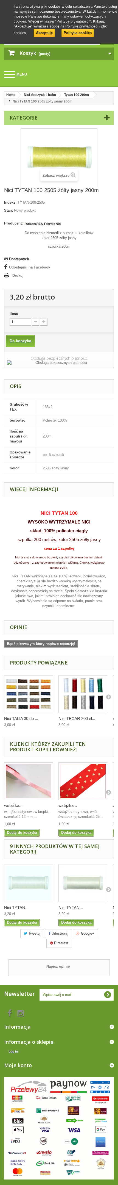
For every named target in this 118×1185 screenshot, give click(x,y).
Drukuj (18, 275)
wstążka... (13, 805)
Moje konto (18, 1065)
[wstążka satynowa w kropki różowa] (28, 781)
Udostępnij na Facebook (29, 267)
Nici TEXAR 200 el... (76, 718)
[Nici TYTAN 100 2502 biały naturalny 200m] (82, 883)
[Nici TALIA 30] (28, 694)
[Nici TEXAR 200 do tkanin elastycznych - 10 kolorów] (82, 694)
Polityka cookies (78, 33)
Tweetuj (33, 933)
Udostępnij (59, 933)
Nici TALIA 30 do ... (21, 718)
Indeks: (10, 202)
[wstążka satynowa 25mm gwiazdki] (82, 781)
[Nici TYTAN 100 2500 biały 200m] (28, 883)
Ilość (14, 314)
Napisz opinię (58, 966)
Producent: (13, 223)
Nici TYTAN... (16, 907)
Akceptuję (44, 33)
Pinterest (60, 943)
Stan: (8, 210)
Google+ (87, 933)
